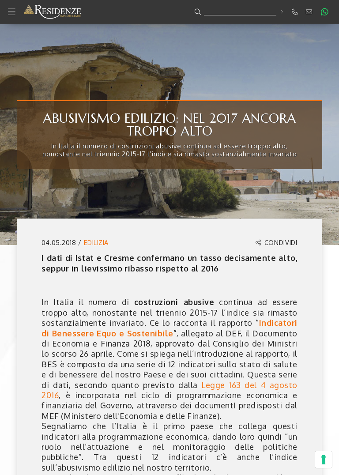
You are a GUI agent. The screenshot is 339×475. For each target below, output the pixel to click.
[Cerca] (281, 11)
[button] (169, 12)
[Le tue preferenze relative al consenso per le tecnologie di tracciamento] (323, 459)
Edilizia (96, 242)
